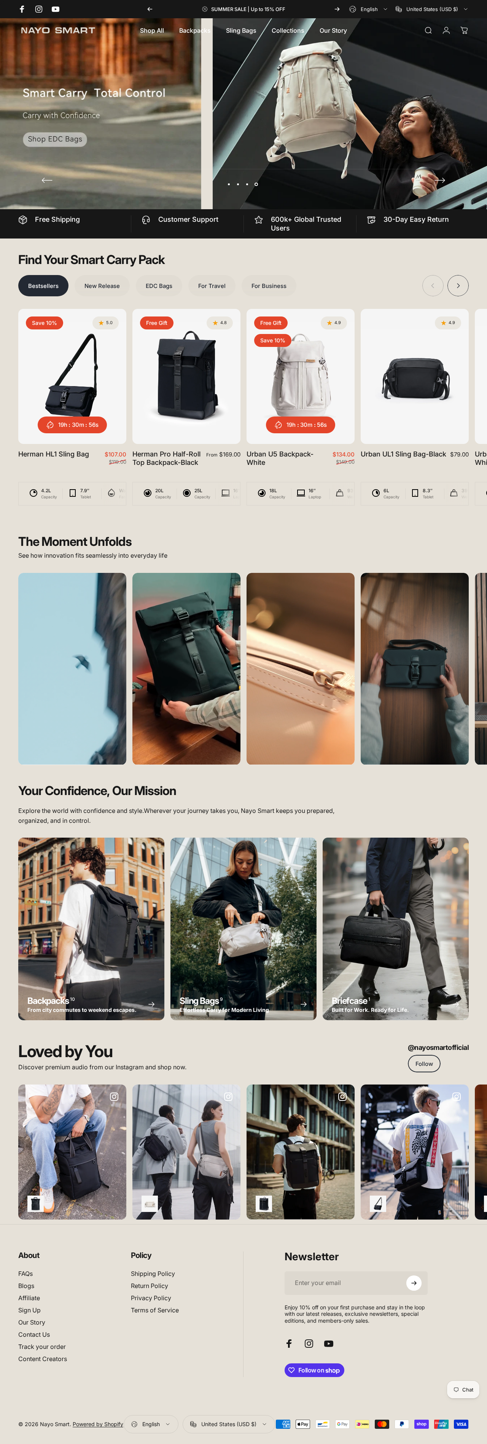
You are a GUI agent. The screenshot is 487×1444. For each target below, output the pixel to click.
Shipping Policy (153, 1273)
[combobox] (368, 9)
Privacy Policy (151, 1298)
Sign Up (29, 1310)
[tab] (43, 285)
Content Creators (42, 1359)
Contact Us (34, 1334)
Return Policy (149, 1286)
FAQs (25, 1273)
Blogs (26, 1286)
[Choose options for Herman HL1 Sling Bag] (378, 1204)
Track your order (42, 1346)
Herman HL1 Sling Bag (53, 454)
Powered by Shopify (98, 1424)
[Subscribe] (414, 1283)
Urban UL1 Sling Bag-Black (403, 454)
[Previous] (150, 9)
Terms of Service (155, 1310)
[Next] (337, 9)
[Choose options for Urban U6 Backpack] (35, 1204)
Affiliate (29, 1298)
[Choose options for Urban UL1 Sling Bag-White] (150, 1204)
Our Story (31, 1322)
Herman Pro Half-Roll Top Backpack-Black (166, 458)
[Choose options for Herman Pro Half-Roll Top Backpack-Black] (264, 1204)
